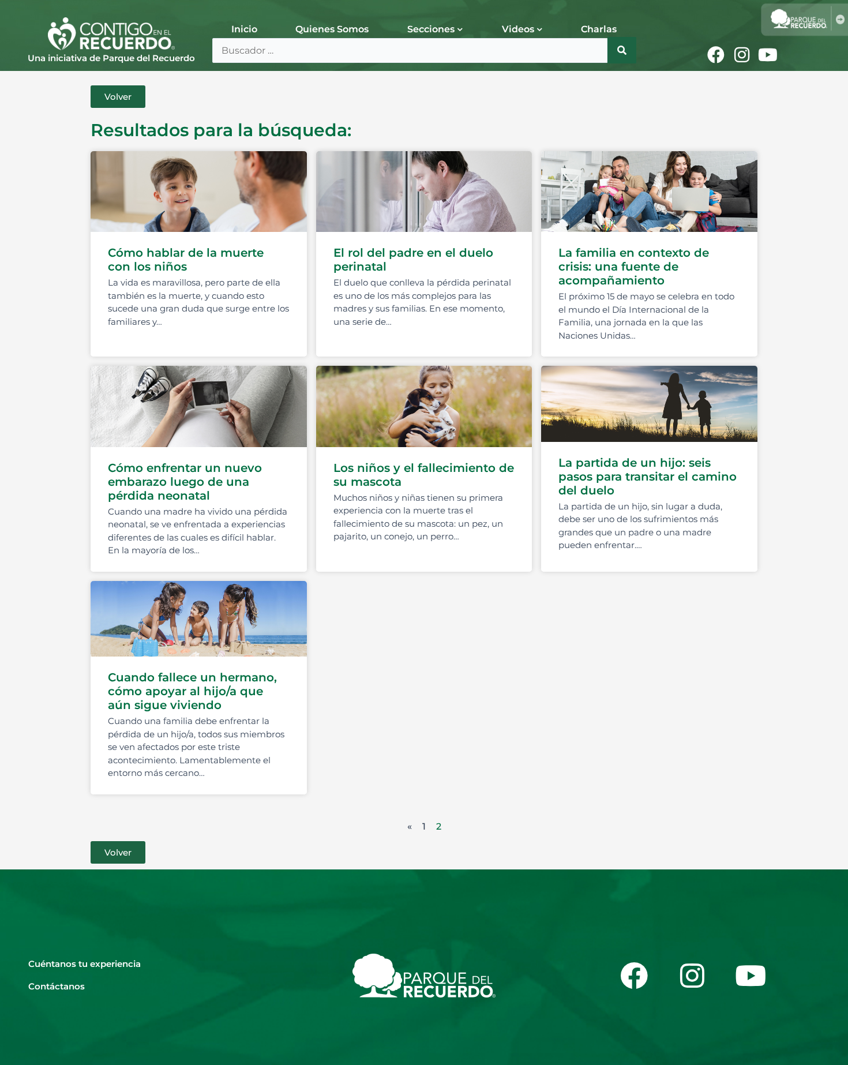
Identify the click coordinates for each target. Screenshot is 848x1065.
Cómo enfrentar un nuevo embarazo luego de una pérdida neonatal (185, 481)
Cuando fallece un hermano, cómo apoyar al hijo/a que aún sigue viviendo (192, 691)
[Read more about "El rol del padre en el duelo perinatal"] (424, 191)
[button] (118, 96)
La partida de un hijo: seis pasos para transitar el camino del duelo (647, 476)
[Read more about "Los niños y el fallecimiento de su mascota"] (424, 406)
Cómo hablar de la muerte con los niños (186, 259)
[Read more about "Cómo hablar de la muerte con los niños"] (199, 191)
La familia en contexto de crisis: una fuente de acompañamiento (633, 266)
